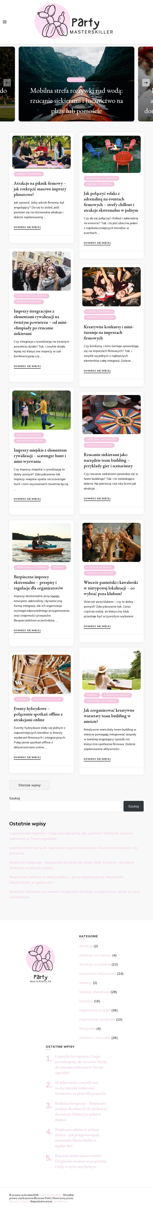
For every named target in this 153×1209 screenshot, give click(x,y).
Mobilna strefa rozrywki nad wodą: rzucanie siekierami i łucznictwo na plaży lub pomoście (76, 100)
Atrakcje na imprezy (95, 955)
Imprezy (85, 983)
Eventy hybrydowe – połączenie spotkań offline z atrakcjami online (38, 713)
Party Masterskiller (50, 1195)
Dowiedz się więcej (27, 227)
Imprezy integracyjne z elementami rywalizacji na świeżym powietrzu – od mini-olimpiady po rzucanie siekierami (40, 322)
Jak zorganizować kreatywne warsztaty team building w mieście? (109, 715)
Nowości (58, 567)
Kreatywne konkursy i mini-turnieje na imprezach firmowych (108, 332)
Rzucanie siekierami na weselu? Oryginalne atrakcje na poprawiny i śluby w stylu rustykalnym (81, 1161)
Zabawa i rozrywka (99, 184)
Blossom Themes (19, 1201)
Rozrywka (76, 79)
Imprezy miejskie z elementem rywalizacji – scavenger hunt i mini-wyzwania (40, 455)
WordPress (60, 1201)
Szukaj (14, 798)
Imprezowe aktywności (101, 178)
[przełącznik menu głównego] (5, 22)
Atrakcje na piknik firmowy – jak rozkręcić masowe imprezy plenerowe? (40, 188)
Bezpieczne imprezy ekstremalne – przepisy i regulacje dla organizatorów (38, 582)
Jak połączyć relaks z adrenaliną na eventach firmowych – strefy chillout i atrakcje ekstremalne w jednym (111, 201)
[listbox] (76, 82)
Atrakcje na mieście (99, 445)
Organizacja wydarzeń (97, 1019)
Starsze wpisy (29, 785)
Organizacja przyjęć (100, 317)
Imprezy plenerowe (29, 174)
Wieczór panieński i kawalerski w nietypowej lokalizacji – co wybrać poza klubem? (111, 587)
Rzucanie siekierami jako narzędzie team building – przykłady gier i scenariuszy (108, 460)
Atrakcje (86, 946)
